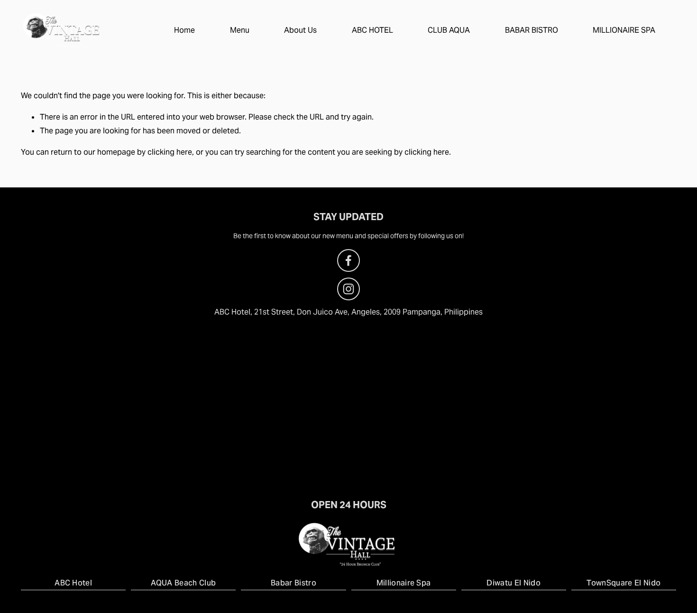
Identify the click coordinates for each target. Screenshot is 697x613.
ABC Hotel (73, 583)
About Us (300, 30)
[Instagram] (348, 289)
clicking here (169, 152)
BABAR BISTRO (531, 30)
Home (184, 30)
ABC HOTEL (372, 30)
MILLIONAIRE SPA (624, 30)
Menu (239, 30)
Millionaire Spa (403, 583)
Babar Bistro (293, 583)
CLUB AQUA (449, 30)
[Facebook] (348, 260)
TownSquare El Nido (623, 583)
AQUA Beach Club (183, 583)
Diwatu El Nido (513, 583)
